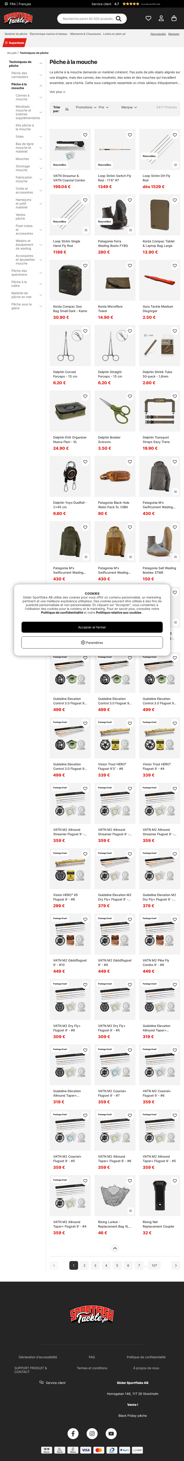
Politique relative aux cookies (119, 612)
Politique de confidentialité (62, 612)
